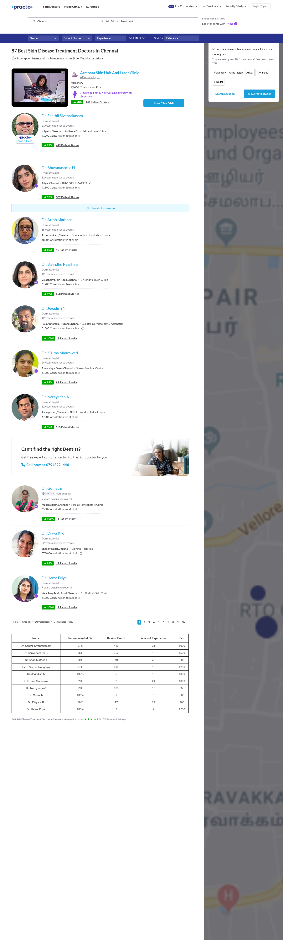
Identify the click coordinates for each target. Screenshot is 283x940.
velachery (220, 72)
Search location (225, 93)
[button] (43, 38)
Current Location (261, 93)
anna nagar (236, 72)
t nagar (218, 81)
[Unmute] (54, 101)
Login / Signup (260, 6)
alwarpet (262, 72)
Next (185, 622)
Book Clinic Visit (164, 103)
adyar (250, 72)
